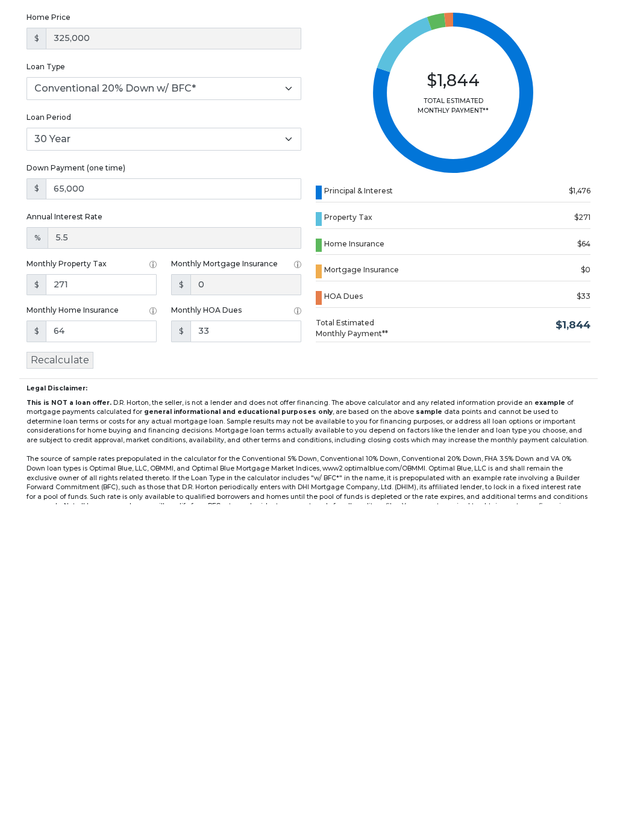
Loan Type (46, 66)
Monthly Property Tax (67, 263)
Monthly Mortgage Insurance (224, 263)
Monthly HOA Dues (206, 309)
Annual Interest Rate (64, 216)
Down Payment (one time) (76, 167)
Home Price (48, 17)
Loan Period (49, 117)
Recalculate (60, 360)
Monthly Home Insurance (73, 309)
